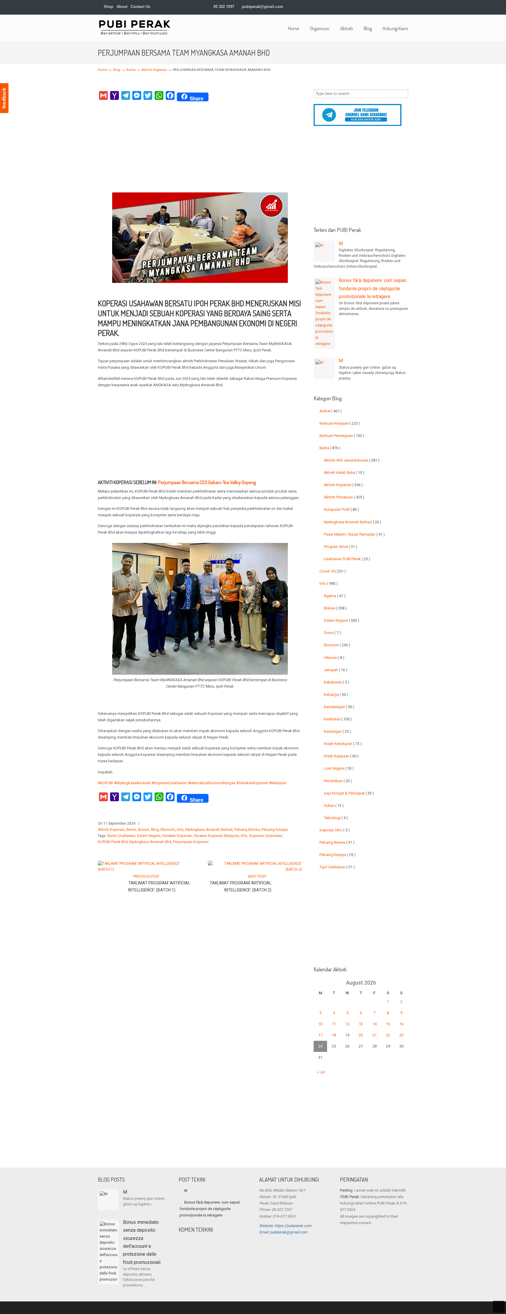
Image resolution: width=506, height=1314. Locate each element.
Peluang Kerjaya (274, 830)
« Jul (321, 1072)
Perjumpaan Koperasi (190, 842)
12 (347, 1024)
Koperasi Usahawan (265, 836)
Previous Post (145, 876)
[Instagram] (381, 6)
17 (320, 1035)
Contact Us (140, 6)
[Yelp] (387, 6)
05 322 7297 (223, 6)
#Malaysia (277, 783)
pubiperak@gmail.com (262, 6)
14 (374, 1024)
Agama (335, 596)
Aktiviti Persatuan (344, 497)
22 (388, 1035)
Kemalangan (339, 707)
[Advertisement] (200, 148)
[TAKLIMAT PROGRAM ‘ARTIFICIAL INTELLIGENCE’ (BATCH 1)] (145, 869)
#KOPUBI (105, 783)
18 (334, 1035)
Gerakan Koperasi (177, 836)
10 (320, 1024)
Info (180, 830)
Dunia (332, 632)
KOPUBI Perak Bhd (113, 842)
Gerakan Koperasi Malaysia (216, 836)
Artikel (330, 411)
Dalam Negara (148, 836)
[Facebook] (363, 6)
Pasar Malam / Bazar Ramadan (354, 534)
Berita (131, 70)
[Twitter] (357, 6)
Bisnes (143, 830)
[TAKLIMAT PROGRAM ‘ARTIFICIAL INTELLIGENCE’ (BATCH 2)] (255, 869)
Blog (116, 70)
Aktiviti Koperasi (154, 70)
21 (374, 1035)
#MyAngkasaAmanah (132, 783)
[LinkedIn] (375, 6)
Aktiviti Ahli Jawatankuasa (352, 460)
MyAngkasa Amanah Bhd (150, 842)
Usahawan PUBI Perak (347, 559)
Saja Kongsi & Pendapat (349, 793)
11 (334, 1024)
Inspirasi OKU (334, 830)
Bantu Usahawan (121, 836)
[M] (324, 251)
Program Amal (340, 546)
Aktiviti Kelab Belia (344, 472)
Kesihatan (338, 719)
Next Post (258, 876)
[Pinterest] (405, 6)
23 (401, 1035)
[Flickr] (399, 6)
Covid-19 (332, 571)
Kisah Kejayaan (341, 756)
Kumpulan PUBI (341, 509)
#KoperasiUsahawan (169, 783)
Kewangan (337, 731)
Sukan (334, 805)
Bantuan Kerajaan (339, 423)
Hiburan (334, 657)
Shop (107, 6)
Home (102, 70)
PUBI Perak (134, 27)
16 (401, 1024)
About (122, 6)
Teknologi (336, 818)
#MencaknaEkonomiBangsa (211, 783)
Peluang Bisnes (247, 830)
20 (361, 1035)
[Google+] (369, 6)
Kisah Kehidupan (343, 743)
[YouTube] (393, 6)
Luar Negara (339, 768)
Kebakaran (336, 682)
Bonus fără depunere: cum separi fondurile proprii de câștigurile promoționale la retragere (372, 288)
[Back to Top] (499, 1307)
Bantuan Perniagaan (341, 435)
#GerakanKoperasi (252, 783)
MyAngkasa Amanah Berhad (209, 830)
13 (361, 1024)
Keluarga (336, 694)
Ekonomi (167, 830)
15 (388, 1024)
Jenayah (335, 670)
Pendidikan (338, 781)
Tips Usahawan (337, 867)
